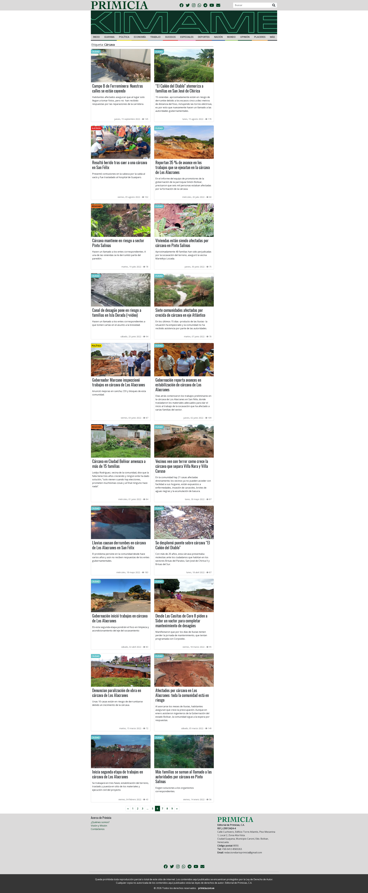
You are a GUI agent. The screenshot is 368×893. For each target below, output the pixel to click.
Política (124, 37)
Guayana (109, 37)
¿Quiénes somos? (100, 822)
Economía (140, 37)
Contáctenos (98, 829)
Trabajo (155, 37)
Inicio (96, 37)
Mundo (231, 37)
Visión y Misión (99, 825)
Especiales (186, 37)
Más (272, 37)
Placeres (260, 37)
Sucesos (170, 37)
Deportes (204, 37)
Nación (218, 37)
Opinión (245, 37)
